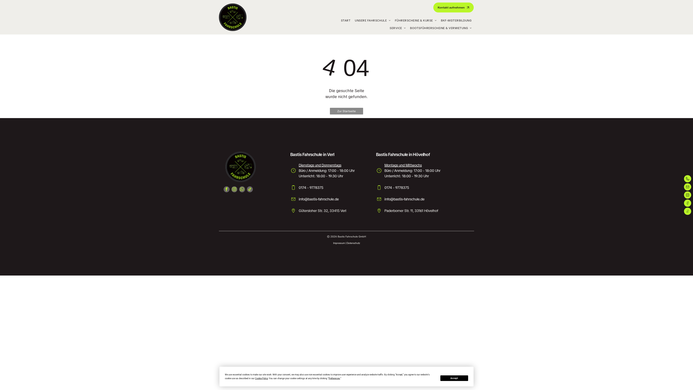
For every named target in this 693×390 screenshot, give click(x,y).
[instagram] (234, 189)
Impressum (339, 243)
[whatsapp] (242, 189)
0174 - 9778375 (311, 187)
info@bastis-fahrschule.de (319, 199)
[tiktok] (250, 189)
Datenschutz (353, 243)
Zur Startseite (346, 111)
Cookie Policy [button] (261, 378)
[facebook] (227, 189)
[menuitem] (346, 20)
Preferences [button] (334, 378)
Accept (454, 378)
